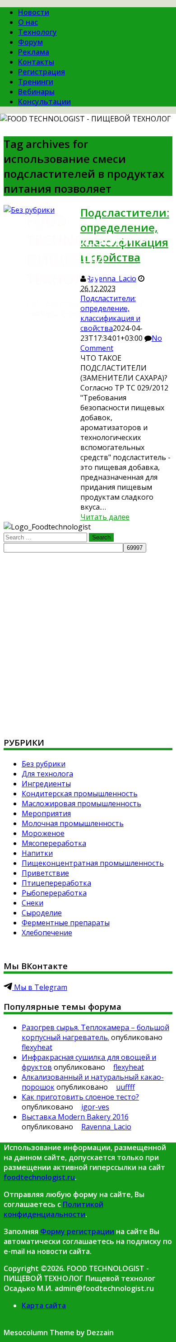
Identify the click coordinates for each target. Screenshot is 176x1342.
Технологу (37, 32)
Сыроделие (42, 913)
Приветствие (45, 873)
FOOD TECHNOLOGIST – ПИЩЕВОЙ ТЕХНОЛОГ (86, 249)
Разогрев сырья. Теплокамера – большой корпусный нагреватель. (95, 1032)
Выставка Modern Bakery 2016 (75, 1117)
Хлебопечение (47, 933)
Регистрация (41, 72)
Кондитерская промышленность (80, 794)
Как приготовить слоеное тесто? (80, 1097)
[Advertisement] (88, 641)
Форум (30, 42)
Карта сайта (44, 1305)
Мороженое (43, 833)
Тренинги (35, 82)
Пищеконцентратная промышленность (93, 863)
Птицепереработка (56, 883)
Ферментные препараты (66, 923)
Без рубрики (43, 764)
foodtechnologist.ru (39, 1177)
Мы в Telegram (39, 987)
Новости (33, 12)
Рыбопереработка (54, 893)
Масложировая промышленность (81, 803)
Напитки (37, 853)
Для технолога (47, 774)
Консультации (44, 102)
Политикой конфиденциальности (53, 1209)
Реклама (33, 52)
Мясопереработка (54, 843)
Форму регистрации (77, 1231)
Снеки (32, 903)
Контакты (36, 62)
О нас (28, 22)
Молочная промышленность (73, 823)
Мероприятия (46, 813)
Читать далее (105, 517)
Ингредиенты (46, 784)
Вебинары (36, 92)
